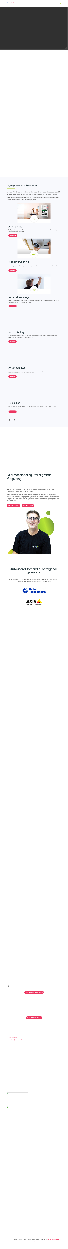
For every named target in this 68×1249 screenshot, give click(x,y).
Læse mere (13, 235)
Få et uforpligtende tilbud (34, 992)
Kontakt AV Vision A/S (34, 1017)
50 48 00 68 (13, 1038)
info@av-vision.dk (16, 1040)
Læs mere (12, 271)
